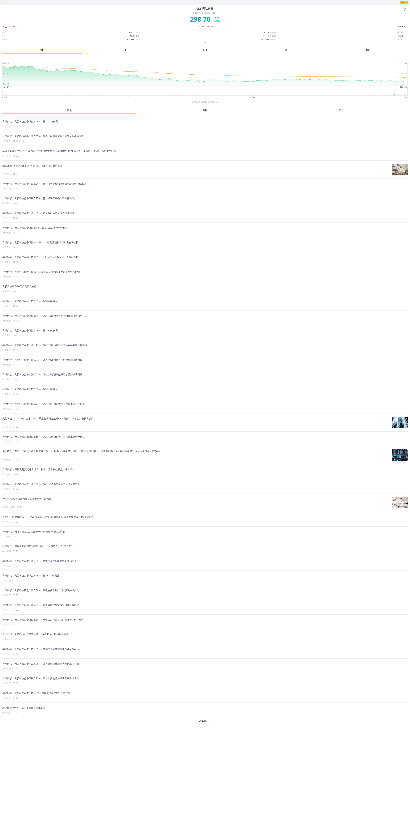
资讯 (69, 110)
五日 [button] (123, 50)
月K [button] (368, 50)
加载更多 (203, 720)
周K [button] (286, 50)
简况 (340, 110)
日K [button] (205, 50)
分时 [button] (42, 50)
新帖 (205, 110)
